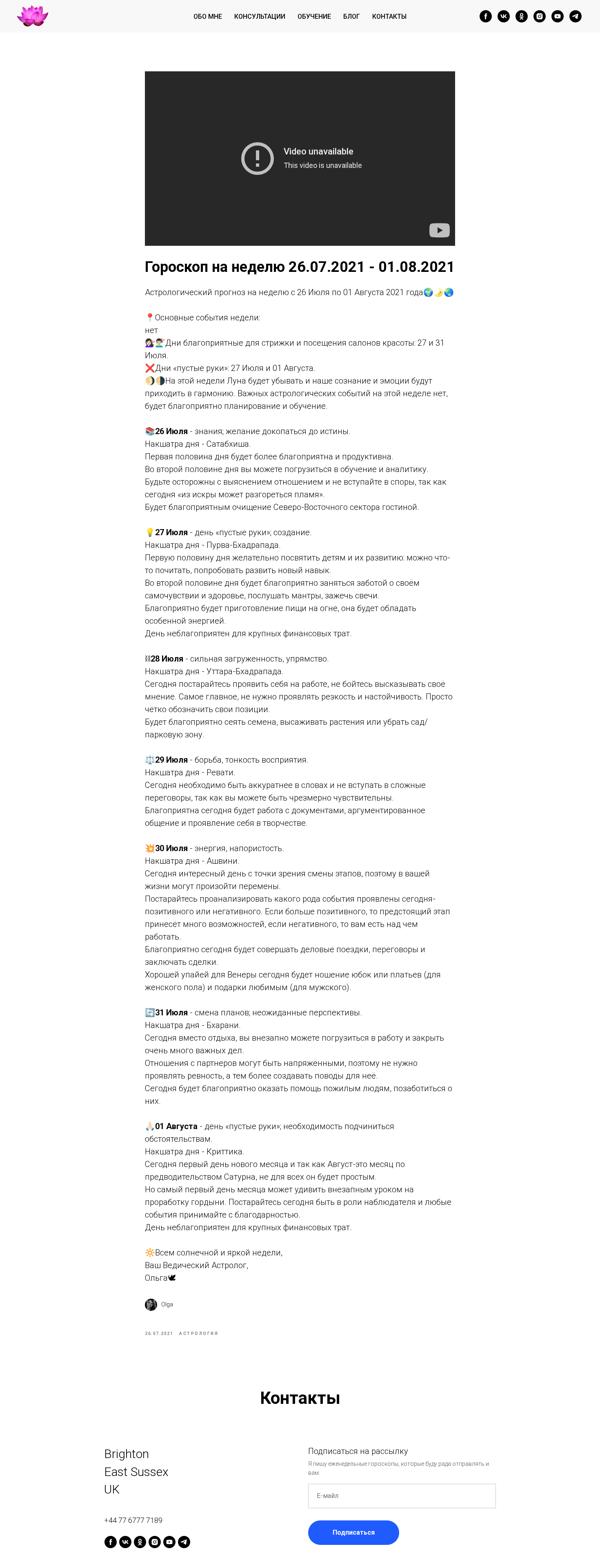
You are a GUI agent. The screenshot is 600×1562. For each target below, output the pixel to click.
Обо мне (207, 16)
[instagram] (539, 16)
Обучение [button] (314, 16)
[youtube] (557, 16)
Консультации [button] (259, 16)
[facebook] (486, 16)
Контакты (389, 16)
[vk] (504, 16)
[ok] (522, 16)
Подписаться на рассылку (358, 1451)
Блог (351, 16)
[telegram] (575, 16)
